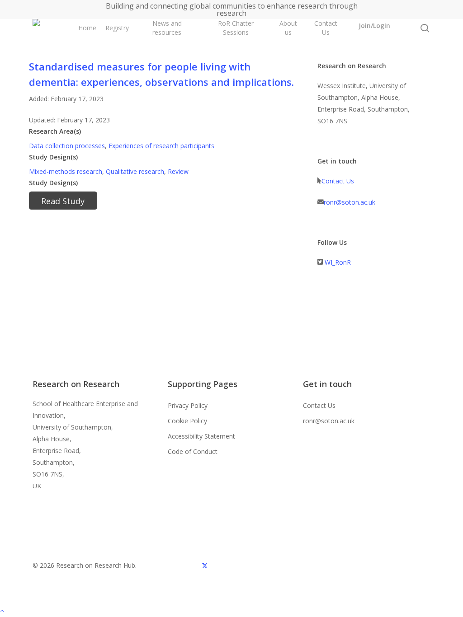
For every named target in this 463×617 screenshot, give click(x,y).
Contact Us (337, 181)
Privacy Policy (188, 405)
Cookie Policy (187, 420)
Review (178, 171)
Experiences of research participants (161, 145)
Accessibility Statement (201, 436)
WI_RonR (338, 262)
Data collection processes (67, 145)
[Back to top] (231, 611)
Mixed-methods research (65, 171)
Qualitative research (135, 171)
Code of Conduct (192, 451)
